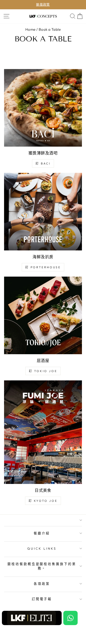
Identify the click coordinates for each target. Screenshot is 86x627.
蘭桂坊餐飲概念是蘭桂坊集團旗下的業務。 (41, 566)
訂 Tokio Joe (43, 371)
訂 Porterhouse (43, 267)
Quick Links (41, 548)
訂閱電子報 (42, 599)
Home (30, 29)
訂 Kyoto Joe (43, 501)
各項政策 (42, 584)
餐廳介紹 (42, 533)
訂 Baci (43, 163)
